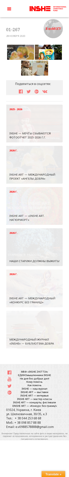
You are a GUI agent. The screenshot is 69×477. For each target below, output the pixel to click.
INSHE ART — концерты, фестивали (34, 402)
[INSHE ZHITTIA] (48, 8)
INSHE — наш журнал (34, 388)
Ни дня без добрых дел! (34, 378)
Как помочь (35, 385)
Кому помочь (34, 381)
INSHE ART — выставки (34, 392)
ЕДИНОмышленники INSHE (34, 375)
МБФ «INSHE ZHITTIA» (34, 371)
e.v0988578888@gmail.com (35, 427)
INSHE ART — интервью (34, 395)
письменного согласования (34, 439)
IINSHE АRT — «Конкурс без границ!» (34, 406)
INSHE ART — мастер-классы (34, 399)
